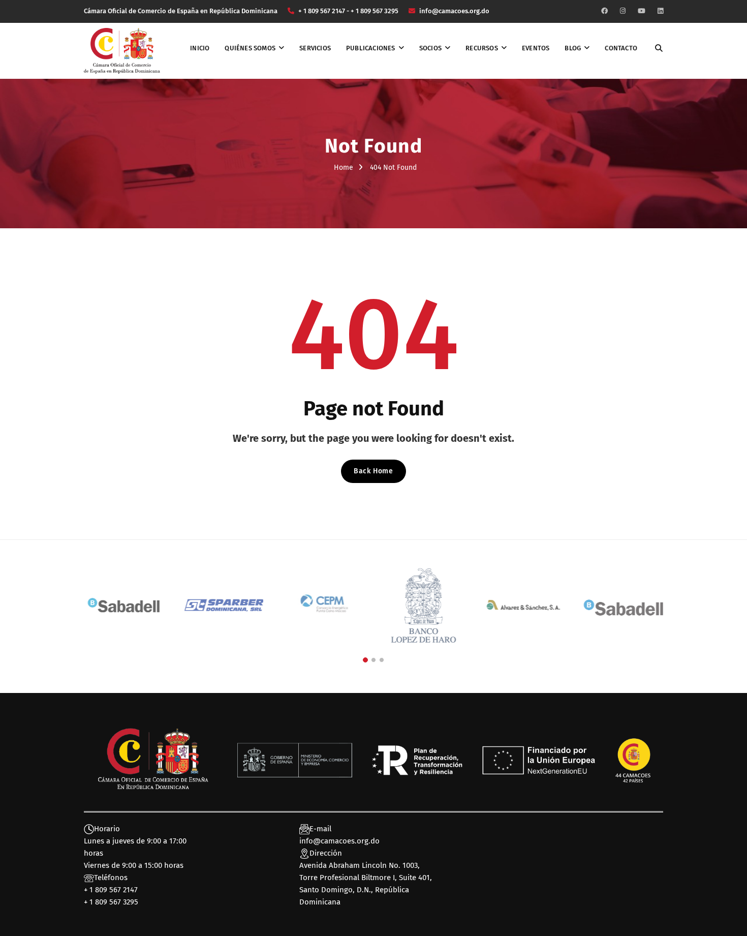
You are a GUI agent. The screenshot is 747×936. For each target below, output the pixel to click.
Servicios (315, 48)
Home (343, 167)
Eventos (535, 48)
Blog (573, 48)
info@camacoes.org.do (339, 841)
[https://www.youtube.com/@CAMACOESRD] (641, 11)
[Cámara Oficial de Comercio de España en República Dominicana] (122, 50)
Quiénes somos (250, 48)
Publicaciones (370, 48)
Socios (430, 48)
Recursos (481, 48)
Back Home (373, 471)
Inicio (199, 48)
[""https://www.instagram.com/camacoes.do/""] (623, 11)
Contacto (621, 48)
